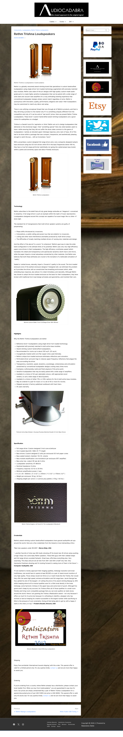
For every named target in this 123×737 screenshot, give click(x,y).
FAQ (59, 724)
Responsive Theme (87, 726)
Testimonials (71, 724)
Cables (52, 22)
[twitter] (18, 724)
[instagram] (23, 724)
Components (17, 30)
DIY (70, 22)
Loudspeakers (26, 30)
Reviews (64, 724)
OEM (48, 726)
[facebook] (14, 724)
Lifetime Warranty (52, 722)
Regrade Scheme (52, 724)
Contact (53, 726)
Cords (62, 22)
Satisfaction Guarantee (64, 722)
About (58, 726)
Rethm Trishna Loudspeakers (39, 30)
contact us (53, 668)
